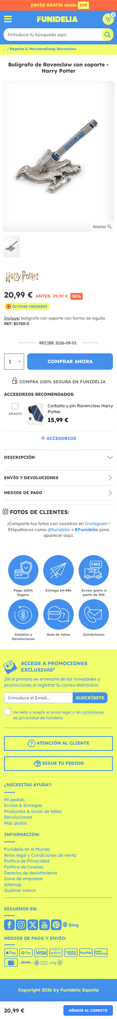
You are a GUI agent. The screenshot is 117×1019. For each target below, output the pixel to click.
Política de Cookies (24, 867)
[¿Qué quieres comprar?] (8, 19)
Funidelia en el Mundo (27, 849)
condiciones (93, 712)
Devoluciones (18, 817)
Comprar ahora (70, 361)
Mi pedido (14, 799)
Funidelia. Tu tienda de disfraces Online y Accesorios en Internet (57, 19)
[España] (9, 925)
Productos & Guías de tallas (33, 811)
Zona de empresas (23, 878)
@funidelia (59, 529)
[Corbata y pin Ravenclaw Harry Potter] (35, 414)
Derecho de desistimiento (30, 873)
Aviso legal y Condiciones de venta (40, 855)
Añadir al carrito (88, 1010)
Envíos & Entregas (23, 805)
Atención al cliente (62, 743)
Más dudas (15, 823)
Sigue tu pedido (62, 763)
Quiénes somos (20, 890)
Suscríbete (90, 697)
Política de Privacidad (26, 861)
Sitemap (12, 884)
